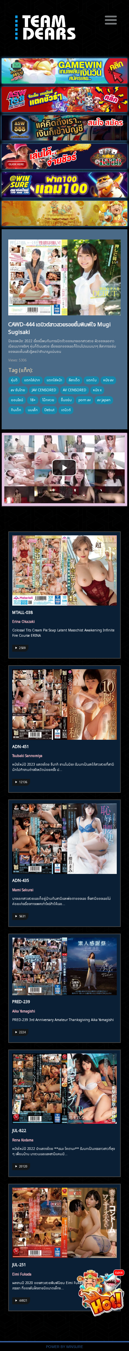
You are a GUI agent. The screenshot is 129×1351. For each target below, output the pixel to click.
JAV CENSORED (44, 389)
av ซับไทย (18, 389)
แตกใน (91, 379)
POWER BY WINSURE (64, 1347)
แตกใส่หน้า (54, 379)
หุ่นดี (14, 379)
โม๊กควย (48, 399)
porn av (84, 399)
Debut (49, 409)
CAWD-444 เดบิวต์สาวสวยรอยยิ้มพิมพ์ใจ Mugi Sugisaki (59, 327)
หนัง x (97, 389)
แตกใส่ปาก (32, 379)
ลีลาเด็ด (74, 379)
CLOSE (119, 1272)
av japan (103, 399)
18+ (33, 399)
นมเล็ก (33, 409)
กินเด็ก (16, 409)
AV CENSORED (74, 389)
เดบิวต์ (66, 409)
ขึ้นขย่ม (66, 399)
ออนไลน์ (17, 399)
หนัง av (108, 379)
